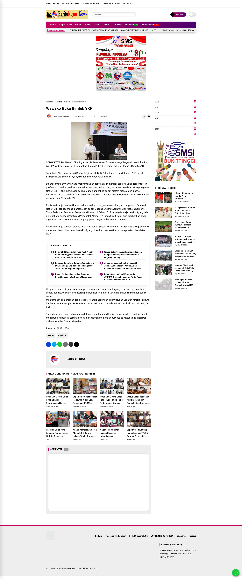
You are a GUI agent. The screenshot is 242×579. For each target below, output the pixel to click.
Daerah (106, 24)
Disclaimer (127, 3)
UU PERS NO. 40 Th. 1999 (111, 3)
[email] (70, 344)
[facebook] (145, 3)
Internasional (150, 24)
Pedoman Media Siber (70, 3)
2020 (175, 134)
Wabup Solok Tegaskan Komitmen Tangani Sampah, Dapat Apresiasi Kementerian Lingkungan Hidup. (123, 254)
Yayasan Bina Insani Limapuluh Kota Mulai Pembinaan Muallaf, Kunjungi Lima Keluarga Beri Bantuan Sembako (185, 268)
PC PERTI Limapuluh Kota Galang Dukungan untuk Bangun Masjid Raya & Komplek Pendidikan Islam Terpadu (185, 239)
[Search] (133, 14)
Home (48, 3)
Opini (97, 24)
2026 (175, 102)
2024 (175, 112)
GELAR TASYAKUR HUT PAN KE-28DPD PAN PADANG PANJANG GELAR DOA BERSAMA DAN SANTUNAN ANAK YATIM (87, 30)
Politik (78, 24)
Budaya (118, 24)
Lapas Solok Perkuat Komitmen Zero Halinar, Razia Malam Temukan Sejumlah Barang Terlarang (185, 254)
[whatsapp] (59, 344)
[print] (65, 344)
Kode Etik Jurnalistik (90, 3)
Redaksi (56, 3)
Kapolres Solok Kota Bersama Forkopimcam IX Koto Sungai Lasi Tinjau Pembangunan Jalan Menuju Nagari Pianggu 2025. (74, 266)
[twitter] (54, 344)
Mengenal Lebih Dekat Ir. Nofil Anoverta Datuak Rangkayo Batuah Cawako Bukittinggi (185, 211)
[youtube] (154, 3)
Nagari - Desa (65, 24)
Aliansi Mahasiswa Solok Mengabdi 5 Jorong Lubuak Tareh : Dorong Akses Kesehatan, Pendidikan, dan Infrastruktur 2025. (122, 266)
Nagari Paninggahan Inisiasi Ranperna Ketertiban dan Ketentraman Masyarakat (73, 275)
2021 (175, 129)
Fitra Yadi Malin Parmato (87, 568)
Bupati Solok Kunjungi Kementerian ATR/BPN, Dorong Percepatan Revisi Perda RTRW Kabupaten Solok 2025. (123, 277)
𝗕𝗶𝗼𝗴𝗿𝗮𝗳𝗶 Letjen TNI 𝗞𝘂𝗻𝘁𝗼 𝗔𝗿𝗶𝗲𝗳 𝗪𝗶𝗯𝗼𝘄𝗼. (184, 196)
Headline (58, 102)
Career (193, 536)
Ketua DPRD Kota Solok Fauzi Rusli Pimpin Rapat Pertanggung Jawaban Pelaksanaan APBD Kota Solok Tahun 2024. (74, 254)
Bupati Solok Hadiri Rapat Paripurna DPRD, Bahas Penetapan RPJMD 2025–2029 (85, 400)
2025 (175, 107)
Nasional (131, 24)
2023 (175, 118)
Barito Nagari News (68, 568)
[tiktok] (158, 3)
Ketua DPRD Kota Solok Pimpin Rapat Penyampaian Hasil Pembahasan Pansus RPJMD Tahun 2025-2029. (57, 400)
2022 (175, 123)
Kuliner (88, 24)
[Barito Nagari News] (67, 18)
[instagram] (149, 3)
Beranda (49, 102)
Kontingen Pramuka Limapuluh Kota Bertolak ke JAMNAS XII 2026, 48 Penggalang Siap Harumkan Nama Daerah (185, 283)
